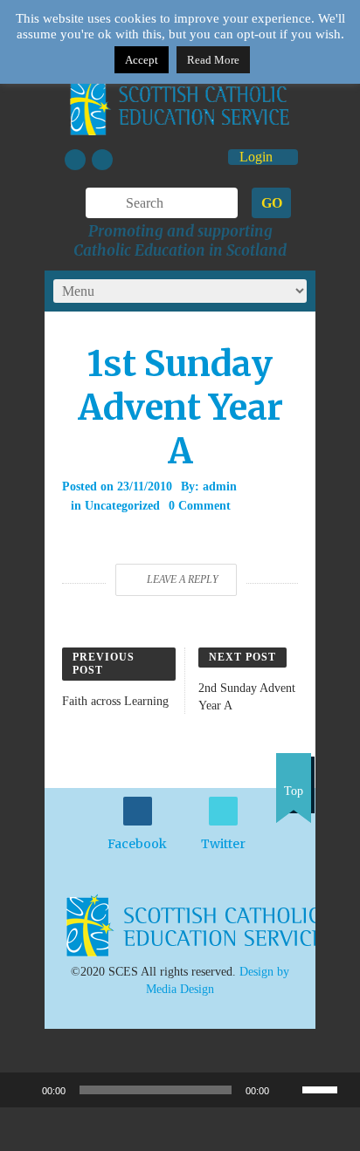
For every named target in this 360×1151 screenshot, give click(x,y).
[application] (180, 1089)
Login (257, 156)
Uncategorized (122, 505)
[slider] (326, 1088)
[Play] (22, 1090)
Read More (213, 59)
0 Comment (200, 505)
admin (220, 486)
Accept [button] (141, 59)
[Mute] (288, 1090)
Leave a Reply (182, 579)
